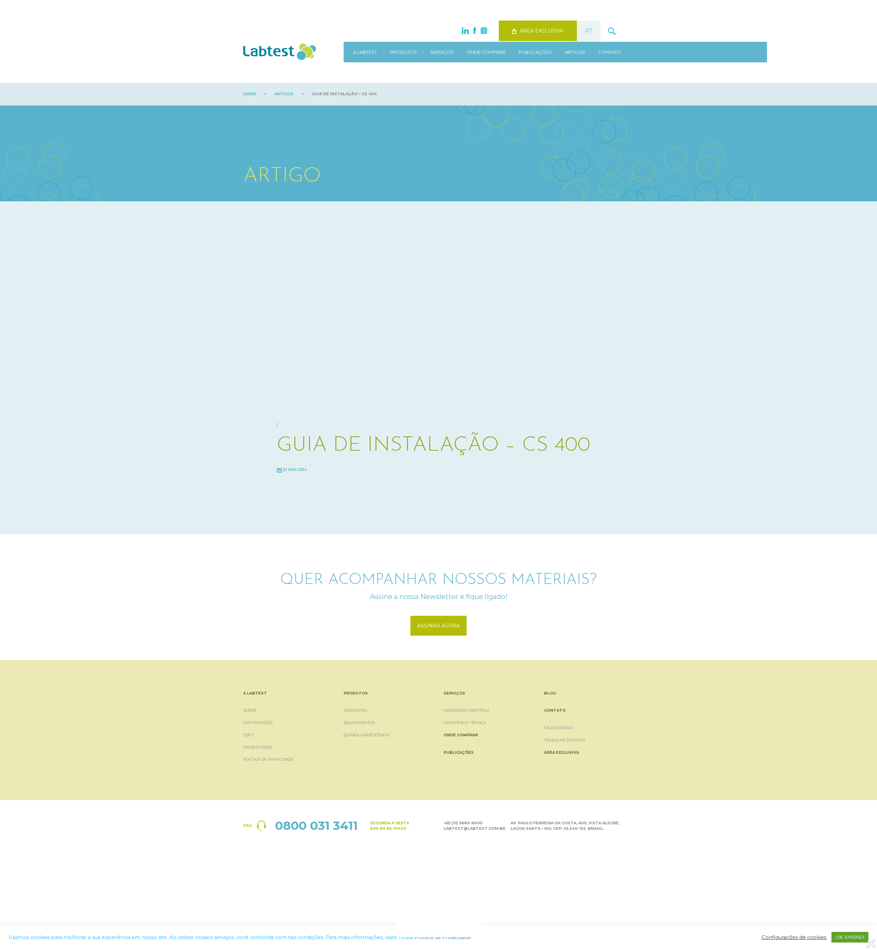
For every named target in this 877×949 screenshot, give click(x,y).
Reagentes (355, 710)
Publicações (535, 52)
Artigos (575, 52)
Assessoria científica (467, 710)
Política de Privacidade (268, 759)
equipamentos (359, 722)
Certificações (258, 722)
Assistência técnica (465, 722)
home (249, 93)
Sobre (250, 710)
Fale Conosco (558, 727)
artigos (284, 93)
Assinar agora (438, 626)
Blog (550, 693)
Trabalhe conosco (564, 740)
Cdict (248, 735)
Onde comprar (486, 52)
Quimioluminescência (366, 735)
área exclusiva (541, 31)
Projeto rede (257, 747)
